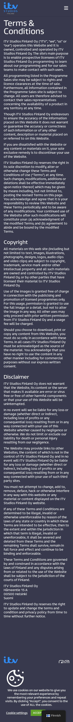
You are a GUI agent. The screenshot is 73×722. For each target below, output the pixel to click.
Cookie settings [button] (17, 713)
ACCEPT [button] (38, 713)
